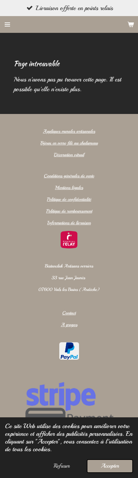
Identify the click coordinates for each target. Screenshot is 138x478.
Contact (69, 313)
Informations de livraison (69, 223)
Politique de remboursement (69, 211)
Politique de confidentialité (69, 199)
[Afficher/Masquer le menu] (7, 24)
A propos (69, 324)
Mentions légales (69, 187)
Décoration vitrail (69, 155)
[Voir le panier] (130, 24)
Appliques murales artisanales (69, 131)
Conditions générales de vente (69, 176)
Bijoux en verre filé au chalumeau (69, 143)
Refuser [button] (62, 465)
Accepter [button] (110, 465)
